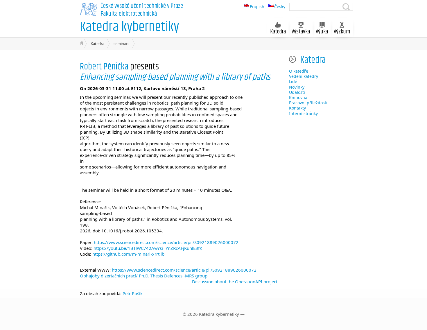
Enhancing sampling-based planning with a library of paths (175, 77)
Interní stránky (303, 113)
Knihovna (298, 97)
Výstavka (301, 31)
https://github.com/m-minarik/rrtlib (128, 254)
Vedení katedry (303, 76)
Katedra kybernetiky (129, 27)
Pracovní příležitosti (308, 102)
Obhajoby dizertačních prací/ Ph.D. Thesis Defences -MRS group (143, 276)
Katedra (97, 43)
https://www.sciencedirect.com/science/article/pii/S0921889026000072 (166, 242)
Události (297, 92)
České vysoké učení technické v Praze (142, 6)
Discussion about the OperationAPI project (234, 281)
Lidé (293, 81)
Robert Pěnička (104, 67)
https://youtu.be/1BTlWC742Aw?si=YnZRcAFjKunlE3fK (148, 248)
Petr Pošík (133, 293)
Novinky (296, 87)
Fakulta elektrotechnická (129, 14)
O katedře (298, 71)
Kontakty (297, 108)
